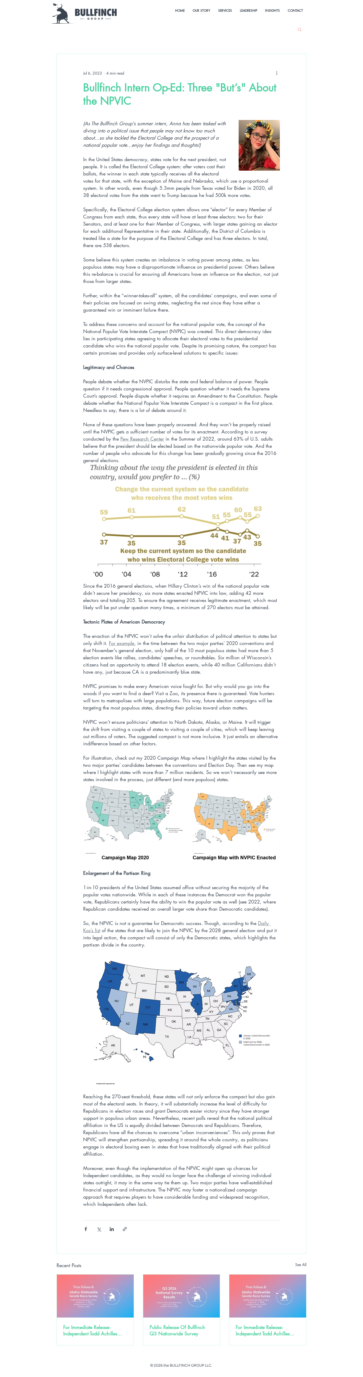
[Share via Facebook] (85, 1229)
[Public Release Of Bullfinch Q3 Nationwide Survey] (181, 1296)
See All (300, 1264)
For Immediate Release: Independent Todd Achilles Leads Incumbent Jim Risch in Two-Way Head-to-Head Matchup (93, 1330)
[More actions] (276, 73)
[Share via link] (124, 1229)
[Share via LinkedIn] (111, 1229)
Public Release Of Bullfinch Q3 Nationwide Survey (177, 1330)
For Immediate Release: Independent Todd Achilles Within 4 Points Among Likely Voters (266, 1330)
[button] (299, 29)
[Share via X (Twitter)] (98, 1229)
